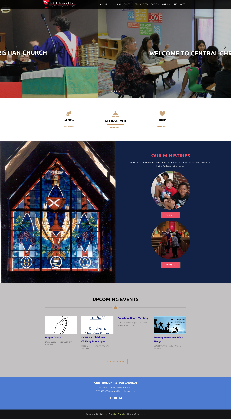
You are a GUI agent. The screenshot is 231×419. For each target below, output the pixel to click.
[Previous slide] (6, 47)
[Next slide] (224, 47)
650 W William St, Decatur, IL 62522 (115, 388)
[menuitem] (105, 4)
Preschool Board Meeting (133, 318)
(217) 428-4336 (103, 391)
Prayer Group (53, 337)
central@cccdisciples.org (123, 391)
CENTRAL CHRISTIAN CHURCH (115, 382)
